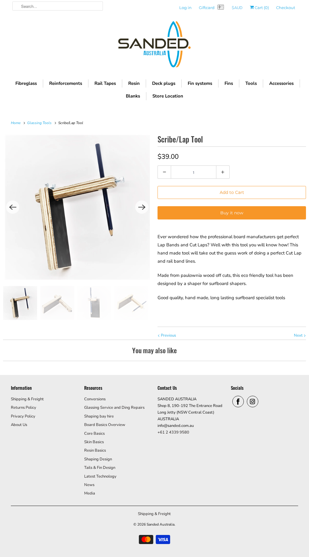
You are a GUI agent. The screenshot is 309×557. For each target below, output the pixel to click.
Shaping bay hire (99, 416)
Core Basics (94, 433)
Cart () (261, 7)
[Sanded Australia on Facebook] (238, 401)
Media (89, 493)
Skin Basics (94, 442)
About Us (19, 424)
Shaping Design (98, 459)
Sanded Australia (160, 524)
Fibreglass (26, 83)
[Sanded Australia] (154, 45)
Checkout (285, 7)
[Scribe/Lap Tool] (77, 207)
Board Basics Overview (104, 424)
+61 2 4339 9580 (173, 432)
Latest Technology (100, 476)
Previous (168, 335)
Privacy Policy (23, 416)
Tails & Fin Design (99, 467)
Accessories (281, 83)
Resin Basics (95, 450)
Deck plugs (163, 83)
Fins (229, 83)
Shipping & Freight (27, 399)
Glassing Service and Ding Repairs (114, 407)
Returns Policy (23, 407)
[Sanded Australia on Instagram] (252, 401)
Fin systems (200, 83)
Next (299, 335)
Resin (134, 83)
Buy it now (231, 213)
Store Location (167, 96)
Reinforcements (65, 83)
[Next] (141, 207)
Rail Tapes (105, 83)
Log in (185, 7)
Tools (251, 83)
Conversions (95, 399)
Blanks (133, 96)
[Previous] (12, 207)
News (89, 485)
